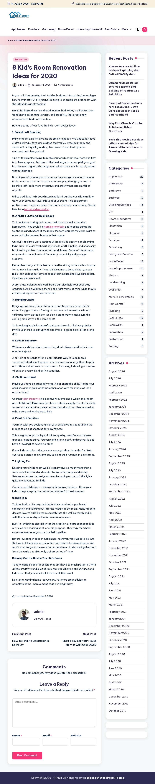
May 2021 (115, 597)
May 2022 (115, 512)
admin (39, 611)
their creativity (31, 398)
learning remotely (54, 226)
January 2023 (117, 477)
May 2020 (115, 675)
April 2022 (115, 519)
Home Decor (116, 261)
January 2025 (117, 406)
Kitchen (113, 275)
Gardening (115, 247)
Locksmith (115, 289)
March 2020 (116, 689)
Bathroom (115, 190)
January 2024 (117, 449)
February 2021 (118, 611)
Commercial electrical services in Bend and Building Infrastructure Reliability (124, 88)
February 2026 (118, 385)
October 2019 (117, 710)
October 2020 (118, 640)
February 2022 (118, 534)
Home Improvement (121, 268)
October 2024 (118, 428)
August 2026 (117, 371)
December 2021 (118, 548)
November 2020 (119, 633)
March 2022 (116, 527)
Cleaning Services (120, 204)
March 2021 (116, 604)
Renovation (21, 59)
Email (47, 735)
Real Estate (116, 318)
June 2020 (115, 668)
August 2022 (117, 498)
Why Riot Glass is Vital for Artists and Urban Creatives (126, 127)
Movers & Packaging (121, 296)
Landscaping (117, 282)
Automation (116, 183)
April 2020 (115, 682)
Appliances (116, 176)
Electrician (115, 226)
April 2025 (115, 392)
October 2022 (118, 484)
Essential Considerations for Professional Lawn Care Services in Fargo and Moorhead (125, 108)
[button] (42, 618)
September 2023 (119, 456)
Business (114, 197)
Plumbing (114, 310)
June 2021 (115, 590)
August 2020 (117, 654)
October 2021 (117, 562)
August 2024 (117, 435)
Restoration (116, 339)
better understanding (36, 209)
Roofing (113, 346)
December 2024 (119, 413)
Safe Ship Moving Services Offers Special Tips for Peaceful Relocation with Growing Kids (126, 145)
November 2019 (119, 703)
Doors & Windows (120, 219)
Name (17, 735)
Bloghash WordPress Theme (105, 777)
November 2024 (119, 420)
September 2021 (119, 569)
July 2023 (115, 470)
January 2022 (117, 541)
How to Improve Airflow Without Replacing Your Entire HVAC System (124, 70)
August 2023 (117, 463)
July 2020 (115, 661)
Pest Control (116, 303)
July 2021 (114, 583)
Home (10, 40)
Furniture (114, 240)
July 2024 (115, 442)
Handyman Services (121, 254)
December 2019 (118, 696)
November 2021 (119, 555)
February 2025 (118, 399)
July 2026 (115, 378)
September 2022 (119, 491)
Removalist (115, 325)
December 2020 (119, 626)
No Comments (65, 85)
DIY (111, 211)
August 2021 (116, 576)
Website (76, 735)
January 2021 (117, 618)
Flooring (114, 233)
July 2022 (115, 505)
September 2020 (119, 647)
